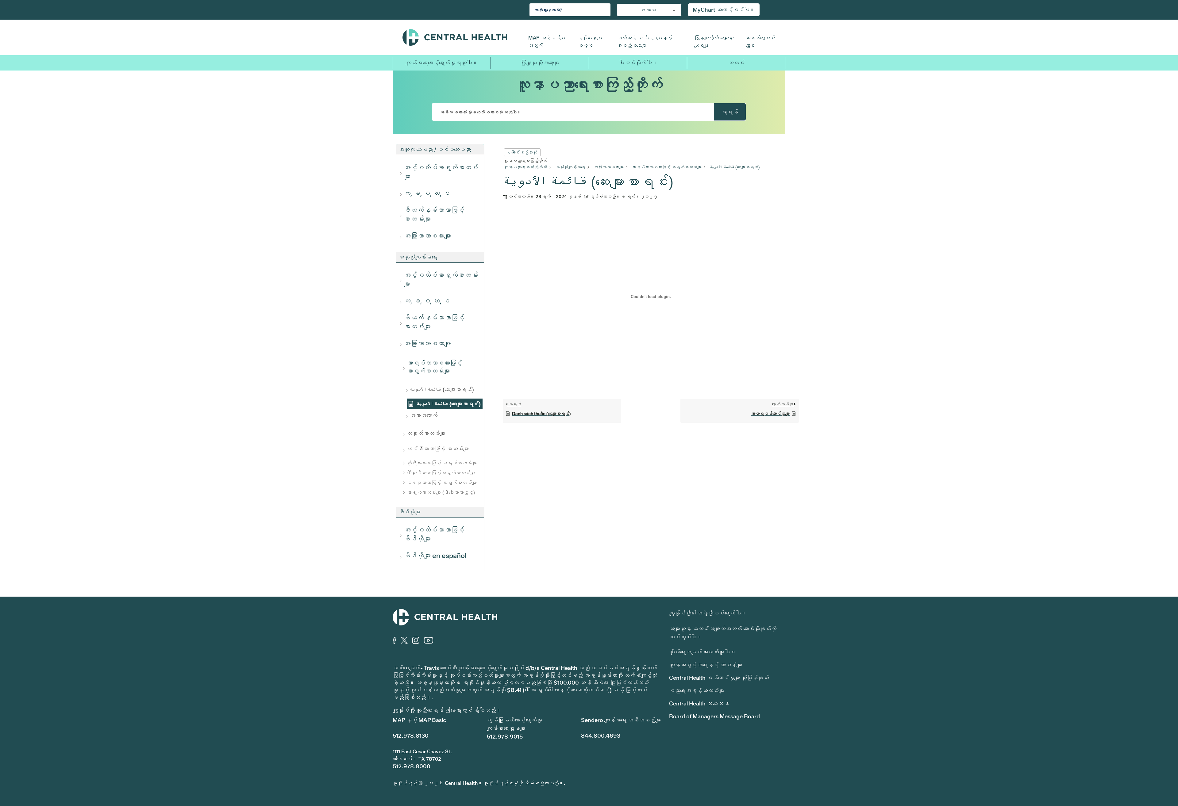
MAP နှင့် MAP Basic (419, 720)
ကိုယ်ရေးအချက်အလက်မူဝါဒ (702, 651)
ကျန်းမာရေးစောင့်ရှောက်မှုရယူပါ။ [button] (442, 62)
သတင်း (736, 62)
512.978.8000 (411, 766)
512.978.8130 (411, 735)
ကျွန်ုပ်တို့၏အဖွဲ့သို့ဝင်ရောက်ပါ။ (707, 613)
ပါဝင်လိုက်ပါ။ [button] (638, 62)
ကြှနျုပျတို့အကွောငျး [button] (540, 62)
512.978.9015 (505, 736)
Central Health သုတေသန (699, 703)
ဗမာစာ (648, 9)
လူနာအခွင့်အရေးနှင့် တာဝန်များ (705, 664)
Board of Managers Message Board (714, 716)
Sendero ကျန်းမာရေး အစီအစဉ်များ (621, 720)
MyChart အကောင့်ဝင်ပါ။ (724, 9)
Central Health (460, 37)
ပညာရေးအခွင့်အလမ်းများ (696, 690)
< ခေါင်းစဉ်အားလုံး (522, 152)
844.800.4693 (600, 735)
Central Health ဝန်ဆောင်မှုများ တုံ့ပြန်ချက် (719, 677)
